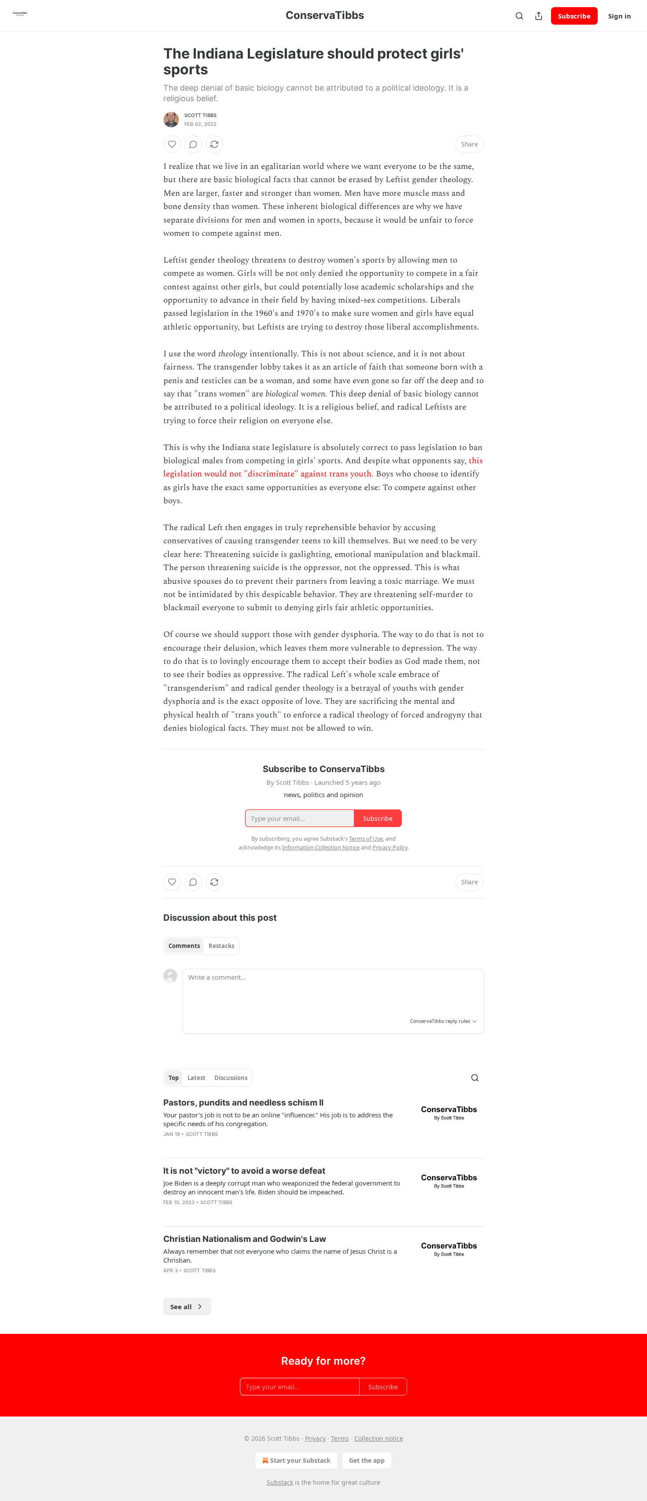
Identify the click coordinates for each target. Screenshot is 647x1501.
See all (181, 1306)
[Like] (172, 144)
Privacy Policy (390, 847)
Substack (280, 1482)
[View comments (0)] (193, 144)
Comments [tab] (184, 946)
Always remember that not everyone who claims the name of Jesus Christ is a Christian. (280, 1255)
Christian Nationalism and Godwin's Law (244, 1239)
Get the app (367, 1460)
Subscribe (574, 15)
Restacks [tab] (221, 946)
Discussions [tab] (230, 1078)
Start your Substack (300, 1460)
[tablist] (201, 946)
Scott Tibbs (200, 115)
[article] (323, 1124)
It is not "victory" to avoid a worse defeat (244, 1171)
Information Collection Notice (321, 847)
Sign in (619, 15)
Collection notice (378, 1438)
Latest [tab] (196, 1078)
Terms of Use (366, 838)
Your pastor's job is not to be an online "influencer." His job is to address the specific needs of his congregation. (278, 1119)
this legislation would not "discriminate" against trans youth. (323, 467)
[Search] (519, 16)
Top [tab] (174, 1078)
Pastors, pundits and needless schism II (243, 1103)
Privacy (315, 1438)
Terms (340, 1438)
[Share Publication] (539, 16)
